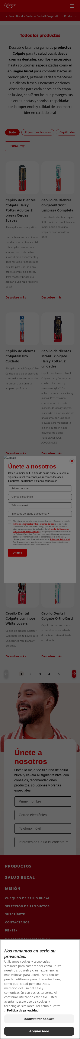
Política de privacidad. (23, 1010)
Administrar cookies (39, 1019)
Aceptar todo (39, 1031)
